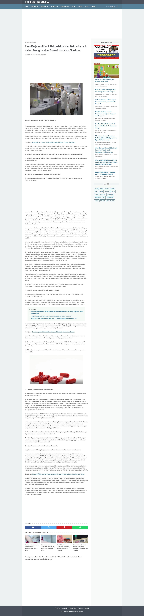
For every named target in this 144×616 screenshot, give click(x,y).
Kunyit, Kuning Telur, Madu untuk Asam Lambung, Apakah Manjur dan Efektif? (51, 316)
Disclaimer (80, 608)
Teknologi (54, 6)
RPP (104, 197)
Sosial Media (65, 6)
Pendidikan (44, 6)
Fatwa (80, 6)
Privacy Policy (72, 608)
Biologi (101, 188)
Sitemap (87, 608)
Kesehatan (35, 6)
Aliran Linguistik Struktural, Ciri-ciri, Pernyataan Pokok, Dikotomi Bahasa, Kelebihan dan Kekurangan (106, 162)
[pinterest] (64, 527)
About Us (57, 608)
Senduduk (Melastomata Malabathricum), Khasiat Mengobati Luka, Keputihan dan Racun (58, 474)
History (113, 191)
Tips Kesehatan (74, 613)
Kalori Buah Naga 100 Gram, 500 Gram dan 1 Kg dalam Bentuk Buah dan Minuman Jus (53, 318)
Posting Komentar (41, 54)
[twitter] (48, 527)
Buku (86, 6)
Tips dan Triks (110, 200)
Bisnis (106, 188)
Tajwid (96, 200)
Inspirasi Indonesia (37, 2)
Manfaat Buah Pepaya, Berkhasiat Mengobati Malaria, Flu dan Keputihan (53, 142)
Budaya (112, 188)
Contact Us (64, 608)
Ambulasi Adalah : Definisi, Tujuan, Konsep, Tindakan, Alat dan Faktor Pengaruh (105, 102)
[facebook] (33, 527)
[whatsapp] (80, 527)
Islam (73, 6)
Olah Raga (110, 194)
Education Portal (65, 613)
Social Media (110, 197)
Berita (94, 6)
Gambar (107, 191)
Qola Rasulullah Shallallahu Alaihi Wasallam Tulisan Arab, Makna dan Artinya (105, 126)
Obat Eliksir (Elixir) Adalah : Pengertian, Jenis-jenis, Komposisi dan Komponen (105, 114)
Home (26, 6)
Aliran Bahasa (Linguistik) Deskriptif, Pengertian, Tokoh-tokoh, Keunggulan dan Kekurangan (106, 150)
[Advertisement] (72, 24)
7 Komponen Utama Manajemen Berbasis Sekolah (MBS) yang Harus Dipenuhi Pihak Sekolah (106, 138)
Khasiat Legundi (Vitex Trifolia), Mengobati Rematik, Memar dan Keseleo (53, 332)
